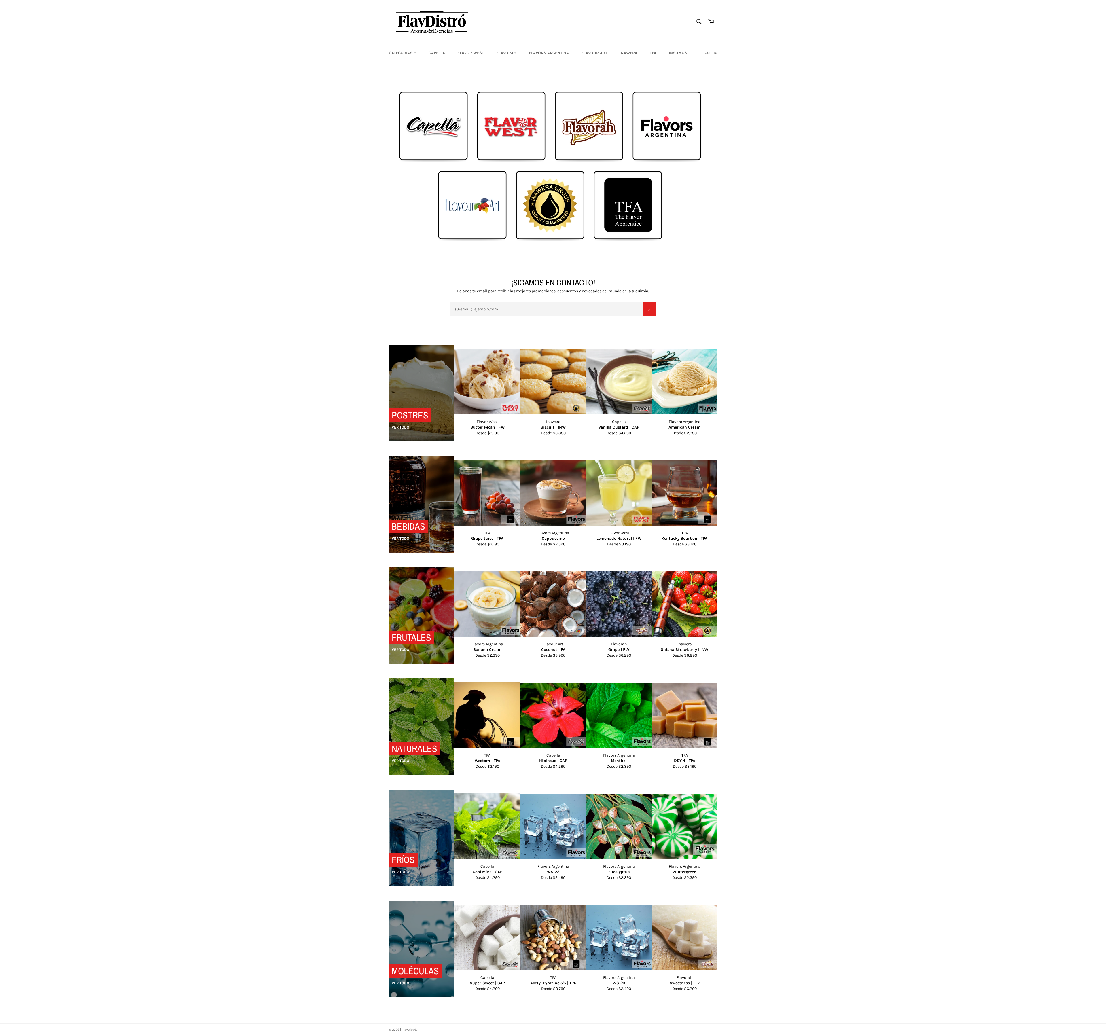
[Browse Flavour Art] (472, 239)
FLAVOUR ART (594, 52)
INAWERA (628, 52)
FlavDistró (409, 1030)
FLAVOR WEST (470, 52)
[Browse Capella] (433, 160)
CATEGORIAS (401, 52)
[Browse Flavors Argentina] (667, 160)
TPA (653, 52)
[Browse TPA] (628, 239)
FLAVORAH (506, 52)
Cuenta (711, 52)
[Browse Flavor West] (511, 160)
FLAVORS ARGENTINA (549, 52)
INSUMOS (678, 52)
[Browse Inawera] (550, 239)
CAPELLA (437, 52)
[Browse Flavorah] (589, 160)
